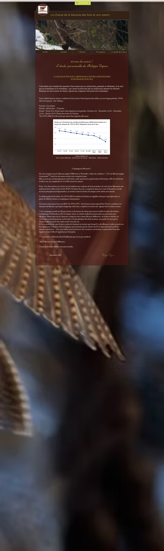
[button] (63, 52)
